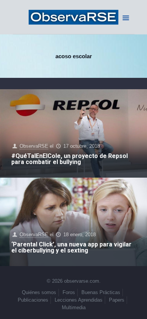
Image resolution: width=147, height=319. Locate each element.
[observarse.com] (74, 17)
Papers (116, 300)
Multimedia (74, 307)
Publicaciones (33, 300)
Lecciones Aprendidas (79, 300)
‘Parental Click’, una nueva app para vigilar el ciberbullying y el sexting (71, 247)
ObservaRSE (34, 146)
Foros (69, 292)
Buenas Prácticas (100, 292)
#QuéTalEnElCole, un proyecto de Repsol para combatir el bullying (69, 159)
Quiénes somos (39, 292)
